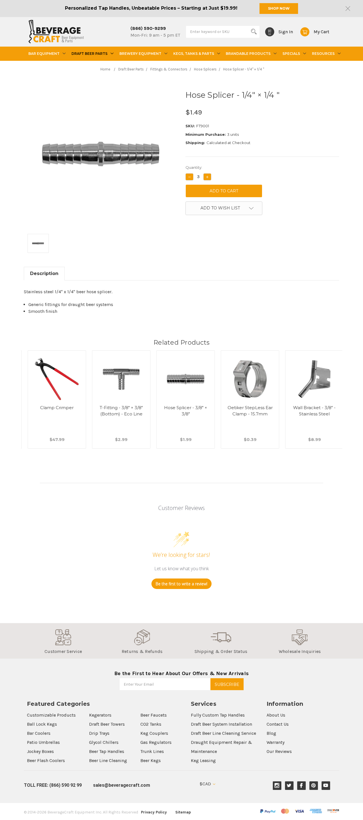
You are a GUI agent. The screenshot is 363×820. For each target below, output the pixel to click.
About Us (276, 715)
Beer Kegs (150, 760)
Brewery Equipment (140, 53)
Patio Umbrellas (43, 742)
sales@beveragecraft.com (121, 785)
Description (44, 273)
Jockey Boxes (40, 751)
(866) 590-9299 (148, 28)
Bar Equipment (44, 53)
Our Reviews (279, 751)
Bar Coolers (38, 733)
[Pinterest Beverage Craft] (313, 785)
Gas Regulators (156, 742)
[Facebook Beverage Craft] (301, 785)
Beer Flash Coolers (46, 760)
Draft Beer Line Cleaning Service (223, 733)
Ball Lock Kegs (42, 724)
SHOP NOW (279, 8)
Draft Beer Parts (89, 53)
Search (253, 31)
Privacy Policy (154, 812)
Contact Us (278, 724)
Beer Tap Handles (106, 751)
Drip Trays (99, 733)
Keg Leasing (203, 760)
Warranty (275, 742)
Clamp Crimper (53, 407)
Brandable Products (248, 53)
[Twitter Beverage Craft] (289, 785)
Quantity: (193, 167)
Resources (323, 53)
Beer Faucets (153, 715)
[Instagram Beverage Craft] (277, 785)
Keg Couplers (154, 733)
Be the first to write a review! (181, 583)
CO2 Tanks (150, 724)
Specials (291, 53)
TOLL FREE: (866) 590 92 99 (53, 785)
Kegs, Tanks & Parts (193, 53)
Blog (271, 733)
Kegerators (100, 715)
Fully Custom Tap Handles (218, 715)
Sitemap (183, 812)
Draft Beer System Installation (221, 724)
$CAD (206, 783)
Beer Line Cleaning (108, 760)
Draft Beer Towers (107, 724)
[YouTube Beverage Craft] (325, 785)
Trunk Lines (152, 751)
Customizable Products (51, 715)
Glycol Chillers (104, 742)
